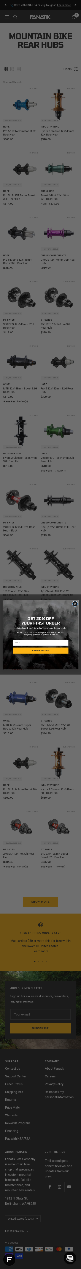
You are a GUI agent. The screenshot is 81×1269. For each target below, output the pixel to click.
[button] (70, 1258)
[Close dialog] (74, 603)
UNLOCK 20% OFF (40, 651)
